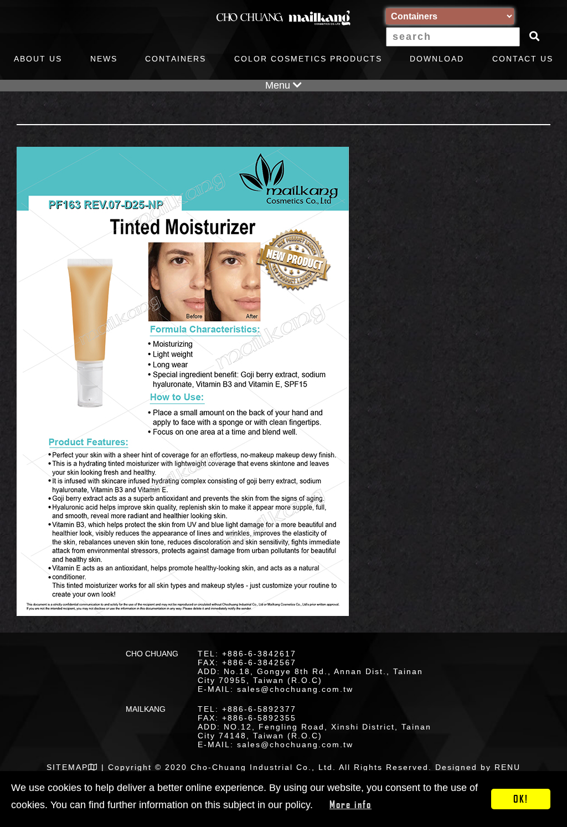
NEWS (103, 58)
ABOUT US (38, 58)
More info (350, 804)
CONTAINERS (175, 58)
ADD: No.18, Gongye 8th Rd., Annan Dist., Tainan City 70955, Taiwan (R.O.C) (310, 676)
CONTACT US (522, 58)
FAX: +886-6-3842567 (247, 662)
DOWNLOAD (437, 58)
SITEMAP (67, 767)
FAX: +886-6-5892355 (247, 717)
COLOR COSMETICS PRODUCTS (308, 58)
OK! (520, 799)
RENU (507, 767)
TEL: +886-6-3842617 (247, 653)
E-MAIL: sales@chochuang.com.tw (275, 689)
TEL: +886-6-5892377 (247, 709)
